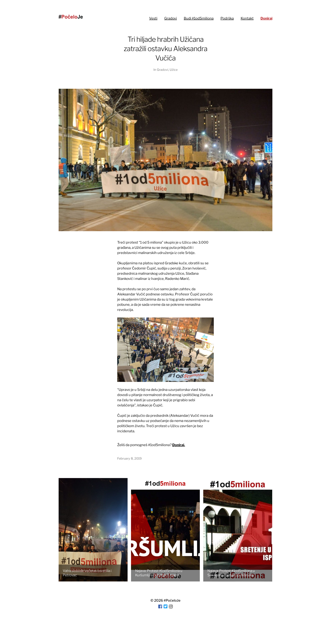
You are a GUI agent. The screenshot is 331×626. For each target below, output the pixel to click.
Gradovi (170, 18)
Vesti (153, 18)
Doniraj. (178, 445)
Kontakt (247, 18)
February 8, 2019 (129, 458)
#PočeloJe (172, 600)
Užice (174, 69)
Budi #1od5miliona (199, 18)
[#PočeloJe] (71, 17)
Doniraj (266, 18)
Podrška (227, 18)
